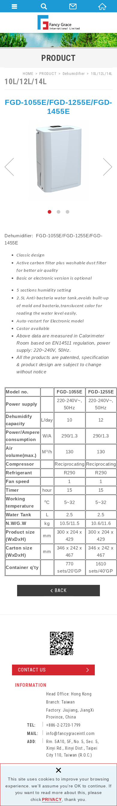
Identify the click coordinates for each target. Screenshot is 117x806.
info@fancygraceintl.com (70, 733)
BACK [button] (61, 590)
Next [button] (107, 167)
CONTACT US (32, 670)
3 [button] (67, 212)
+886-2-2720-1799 (63, 725)
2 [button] (58, 212)
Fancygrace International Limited (59, 22)
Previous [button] (9, 167)
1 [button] (49, 212)
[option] (58, 160)
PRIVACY (52, 799)
